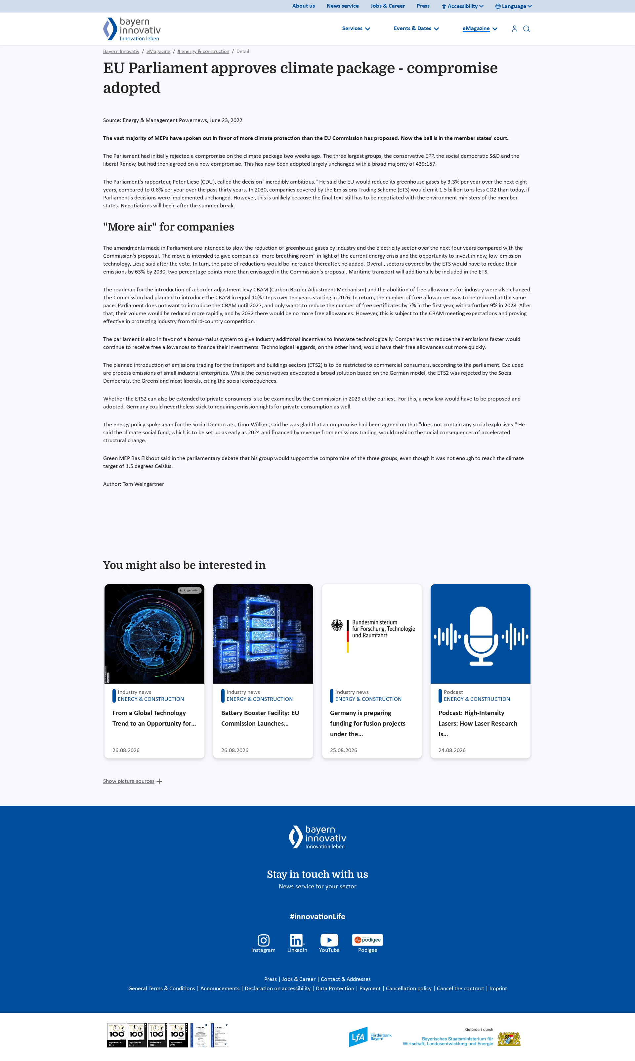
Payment (371, 989)
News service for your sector (318, 886)
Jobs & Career (388, 6)
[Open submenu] (367, 28)
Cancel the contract (461, 989)
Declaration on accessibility (278, 989)
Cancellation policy (409, 989)
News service (343, 6)
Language (514, 6)
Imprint (498, 989)
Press (423, 6)
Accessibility (463, 6)
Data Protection (336, 989)
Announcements (220, 989)
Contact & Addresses (346, 979)
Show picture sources (128, 781)
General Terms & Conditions (162, 989)
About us (303, 6)
